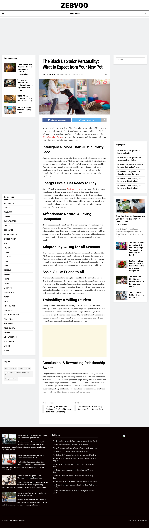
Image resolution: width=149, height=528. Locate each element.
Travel (7, 333)
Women (7, 350)
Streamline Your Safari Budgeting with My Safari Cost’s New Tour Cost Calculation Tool (130, 219)
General (61, 74)
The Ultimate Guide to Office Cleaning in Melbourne (136, 294)
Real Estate (9, 310)
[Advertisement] (74, 34)
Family (7, 243)
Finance (7, 252)
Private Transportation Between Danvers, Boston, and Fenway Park (75, 448)
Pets (6, 301)
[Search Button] (142, 59)
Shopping (8, 319)
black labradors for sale (53, 137)
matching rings (24, 368)
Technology (9, 328)
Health (7, 275)
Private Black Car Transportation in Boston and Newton (71, 451)
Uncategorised (11, 337)
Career (7, 217)
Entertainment (11, 234)
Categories (74, 13)
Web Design (9, 341)
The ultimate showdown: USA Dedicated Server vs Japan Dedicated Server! (24, 85)
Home (6, 279)
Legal (6, 284)
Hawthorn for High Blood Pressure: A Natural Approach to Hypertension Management (136, 266)
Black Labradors (73, 189)
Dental (7, 226)
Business (8, 212)
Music (6, 297)
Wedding (8, 346)
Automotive (9, 203)
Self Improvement (12, 315)
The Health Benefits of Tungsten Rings (17, 373)
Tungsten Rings (11, 379)
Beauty (7, 208)
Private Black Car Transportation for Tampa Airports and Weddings (75, 455)
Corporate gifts (10, 368)
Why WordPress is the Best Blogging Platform (24, 109)
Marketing (9, 292)
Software (8, 324)
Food (6, 261)
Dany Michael (50, 74)
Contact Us (132, 520)
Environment (10, 239)
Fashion (7, 248)
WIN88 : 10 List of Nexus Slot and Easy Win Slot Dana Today (24, 98)
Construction (10, 221)
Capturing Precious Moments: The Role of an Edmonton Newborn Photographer (24, 69)
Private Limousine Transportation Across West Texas (70, 445)
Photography (10, 306)
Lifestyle (8, 288)
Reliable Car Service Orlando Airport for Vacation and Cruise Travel (75, 441)
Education (8, 230)
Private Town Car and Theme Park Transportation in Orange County (75, 481)
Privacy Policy (142, 520)
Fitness (7, 257)
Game (6, 266)
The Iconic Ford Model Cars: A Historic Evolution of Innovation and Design (136, 282)
